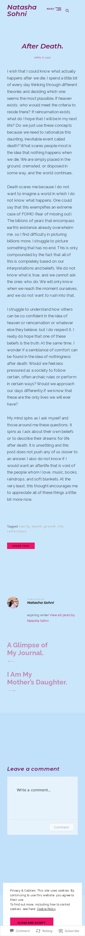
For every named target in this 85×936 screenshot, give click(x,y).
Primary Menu (59, 9)
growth (50, 526)
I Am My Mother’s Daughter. (37, 678)
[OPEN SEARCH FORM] (67, 10)
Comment (61, 827)
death (37, 526)
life (61, 526)
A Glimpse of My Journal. (27, 649)
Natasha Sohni (22, 10)
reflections (17, 531)
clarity (24, 526)
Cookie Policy (46, 909)
